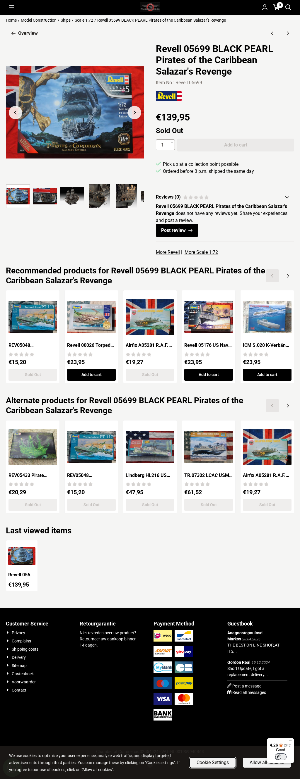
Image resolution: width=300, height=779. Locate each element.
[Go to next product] (287, 33)
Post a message (246, 686)
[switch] (281, 756)
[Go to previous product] (272, 33)
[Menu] (290, 741)
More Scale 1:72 (201, 252)
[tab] (225, 197)
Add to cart (91, 374)
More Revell (168, 252)
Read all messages (249, 692)
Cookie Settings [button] (213, 762)
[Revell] (169, 99)
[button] (12, 7)
